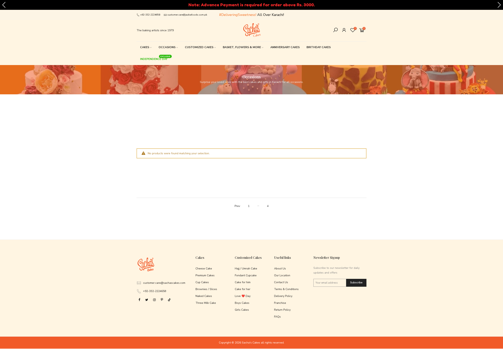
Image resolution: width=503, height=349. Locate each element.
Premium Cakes (205, 275)
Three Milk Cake (206, 303)
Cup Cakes (202, 282)
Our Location (282, 275)
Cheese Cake (204, 268)
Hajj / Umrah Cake (246, 268)
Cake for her (242, 289)
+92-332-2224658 (150, 14)
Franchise (280, 303)
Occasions (167, 47)
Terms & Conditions (286, 289)
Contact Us (281, 282)
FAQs (277, 317)
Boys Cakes (242, 303)
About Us (280, 268)
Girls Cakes (242, 310)
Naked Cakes (204, 296)
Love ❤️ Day (243, 296)
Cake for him (243, 282)
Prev (237, 206)
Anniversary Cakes (285, 47)
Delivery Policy (283, 296)
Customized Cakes (199, 47)
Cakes (144, 47)
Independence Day (155, 58)
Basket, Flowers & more (242, 47)
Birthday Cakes (319, 47)
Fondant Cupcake (246, 275)
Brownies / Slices (206, 289)
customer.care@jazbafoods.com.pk (187, 14)
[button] (4, 5)
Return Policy (282, 310)
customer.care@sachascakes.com (164, 283)
